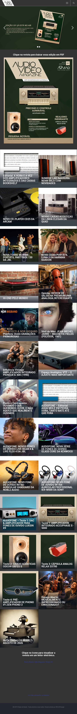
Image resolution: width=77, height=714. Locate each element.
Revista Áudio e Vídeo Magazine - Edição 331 (38, 662)
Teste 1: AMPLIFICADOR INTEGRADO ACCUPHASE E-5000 (57, 526)
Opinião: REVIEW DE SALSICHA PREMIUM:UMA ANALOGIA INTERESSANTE (56, 296)
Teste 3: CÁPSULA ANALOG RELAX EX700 (56, 565)
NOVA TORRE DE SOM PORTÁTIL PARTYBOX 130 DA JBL (17, 257)
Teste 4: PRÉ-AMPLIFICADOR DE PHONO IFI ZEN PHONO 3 (18, 602)
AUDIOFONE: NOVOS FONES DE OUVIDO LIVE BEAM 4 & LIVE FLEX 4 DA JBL (19, 449)
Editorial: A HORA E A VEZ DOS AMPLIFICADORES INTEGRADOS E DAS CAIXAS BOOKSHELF (19, 179)
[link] (38, 100)
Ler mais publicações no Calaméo (38, 695)
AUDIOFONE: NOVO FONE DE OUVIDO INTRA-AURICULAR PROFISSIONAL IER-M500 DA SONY (57, 486)
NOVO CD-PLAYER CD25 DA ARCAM (18, 220)
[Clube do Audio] (8, 3)
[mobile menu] (67, 3)
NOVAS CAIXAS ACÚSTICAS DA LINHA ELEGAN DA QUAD (57, 219)
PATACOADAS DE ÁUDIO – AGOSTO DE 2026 (18, 642)
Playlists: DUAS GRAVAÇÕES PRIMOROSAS (19, 335)
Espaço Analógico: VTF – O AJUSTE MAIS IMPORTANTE (57, 373)
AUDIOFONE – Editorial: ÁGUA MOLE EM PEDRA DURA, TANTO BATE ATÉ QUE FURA (55, 409)
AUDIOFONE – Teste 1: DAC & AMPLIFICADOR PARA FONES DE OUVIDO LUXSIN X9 (18, 524)
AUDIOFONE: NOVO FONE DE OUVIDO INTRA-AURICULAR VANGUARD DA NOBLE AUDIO (18, 486)
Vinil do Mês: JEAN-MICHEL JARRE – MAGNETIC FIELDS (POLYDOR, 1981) (57, 334)
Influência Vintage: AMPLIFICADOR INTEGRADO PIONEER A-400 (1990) (19, 372)
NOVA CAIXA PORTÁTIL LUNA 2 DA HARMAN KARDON (54, 257)
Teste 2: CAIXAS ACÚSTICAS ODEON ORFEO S (19, 565)
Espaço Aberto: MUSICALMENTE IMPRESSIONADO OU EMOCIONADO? (53, 601)
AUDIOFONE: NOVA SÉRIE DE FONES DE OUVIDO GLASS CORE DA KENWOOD (57, 449)
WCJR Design (60, 707)
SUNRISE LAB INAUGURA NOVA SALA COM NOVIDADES (55, 181)
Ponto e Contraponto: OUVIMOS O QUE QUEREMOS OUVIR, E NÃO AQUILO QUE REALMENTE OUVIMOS (18, 408)
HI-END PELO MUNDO (15, 298)
